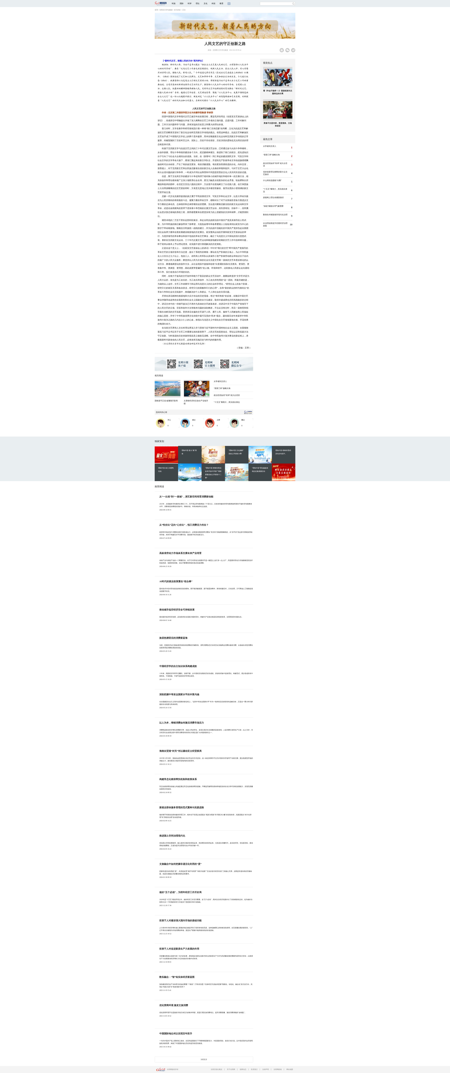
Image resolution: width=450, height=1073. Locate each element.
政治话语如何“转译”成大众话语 (227, 395)
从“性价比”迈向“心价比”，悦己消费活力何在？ (184, 525)
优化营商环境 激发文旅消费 (173, 1005)
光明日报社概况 (216, 1069)
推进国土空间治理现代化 (172, 835)
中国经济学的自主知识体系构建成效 (178, 666)
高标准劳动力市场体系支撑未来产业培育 (180, 553)
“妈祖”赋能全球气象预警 (273, 206)
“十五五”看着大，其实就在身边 (227, 402)
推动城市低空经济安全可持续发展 (177, 609)
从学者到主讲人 (220, 381)
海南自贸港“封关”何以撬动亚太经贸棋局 (180, 751)
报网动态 (243, 1069)
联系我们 (254, 1069)
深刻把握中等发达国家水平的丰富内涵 (179, 694)
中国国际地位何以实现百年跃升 (175, 1033)
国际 (182, 3)
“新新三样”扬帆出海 (222, 388)
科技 (213, 3)
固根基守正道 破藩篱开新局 (166, 401)
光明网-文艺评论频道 (220, 50)
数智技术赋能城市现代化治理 (275, 215)
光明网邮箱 (278, 1069)
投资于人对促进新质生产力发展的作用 (179, 948)
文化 (205, 3)
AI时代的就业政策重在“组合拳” (175, 581)
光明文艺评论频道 (165, 10)
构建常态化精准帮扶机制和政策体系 (178, 779)
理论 (197, 3)
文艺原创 (177, 10)
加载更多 (204, 1059)
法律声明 (265, 1069)
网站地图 (289, 1069)
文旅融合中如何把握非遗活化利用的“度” (180, 864)
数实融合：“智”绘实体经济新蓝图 (177, 977)
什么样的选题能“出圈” (272, 180)
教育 (221, 3)
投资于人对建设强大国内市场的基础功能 (180, 920)
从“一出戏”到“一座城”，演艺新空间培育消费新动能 (186, 496)
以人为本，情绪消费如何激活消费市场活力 (181, 722)
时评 (189, 3)
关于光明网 (231, 1069)
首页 (156, 10)
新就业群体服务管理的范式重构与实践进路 (181, 807)
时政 (174, 3)
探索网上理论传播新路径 (273, 198)
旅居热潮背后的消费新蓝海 (173, 638)
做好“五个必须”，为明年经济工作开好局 (180, 892)
